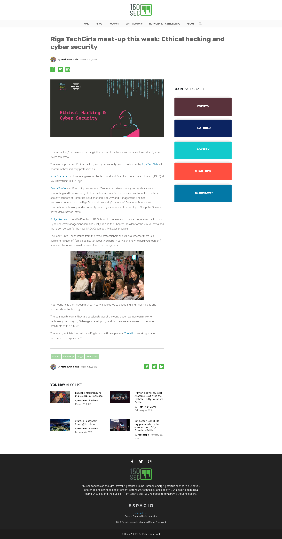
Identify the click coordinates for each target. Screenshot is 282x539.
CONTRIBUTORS (134, 23)
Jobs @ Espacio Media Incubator (141, 516)
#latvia (56, 356)
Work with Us (141, 513)
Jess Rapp (143, 434)
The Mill (128, 333)
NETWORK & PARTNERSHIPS (164, 23)
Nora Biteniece (58, 176)
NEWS (99, 23)
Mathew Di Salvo (70, 59)
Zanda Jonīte (58, 188)
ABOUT (190, 23)
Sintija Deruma (58, 219)
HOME (86, 23)
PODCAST (114, 23)
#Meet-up (68, 356)
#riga (80, 356)
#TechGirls (92, 356)
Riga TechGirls (150, 164)
